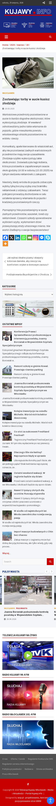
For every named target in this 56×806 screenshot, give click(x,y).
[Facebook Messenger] (41, 237)
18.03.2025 (9, 108)
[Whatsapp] (23, 237)
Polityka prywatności (12, 769)
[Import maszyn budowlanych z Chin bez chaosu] (7, 536)
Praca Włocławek (10, 774)
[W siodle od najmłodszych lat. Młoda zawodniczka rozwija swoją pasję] (7, 515)
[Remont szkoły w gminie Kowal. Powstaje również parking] (7, 370)
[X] (11, 237)
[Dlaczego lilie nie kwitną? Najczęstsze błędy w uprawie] (7, 456)
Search (50, 561)
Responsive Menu (43, 3)
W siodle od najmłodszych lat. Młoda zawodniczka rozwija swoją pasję (32, 514)
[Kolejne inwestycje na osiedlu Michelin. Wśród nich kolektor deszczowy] (7, 415)
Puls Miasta (21, 608)
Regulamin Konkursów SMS (40, 758)
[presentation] (47, 571)
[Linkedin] (17, 237)
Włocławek (8, 93)
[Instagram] (35, 237)
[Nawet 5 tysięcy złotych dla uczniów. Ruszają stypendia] (7, 494)
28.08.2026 (11, 619)
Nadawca (29, 769)
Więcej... (6, 553)
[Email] (29, 237)
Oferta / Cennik (18, 758)
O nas (5, 758)
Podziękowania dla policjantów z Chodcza (28, 274)
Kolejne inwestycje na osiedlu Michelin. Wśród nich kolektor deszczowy (30, 414)
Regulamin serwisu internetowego (18, 763)
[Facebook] (5, 237)
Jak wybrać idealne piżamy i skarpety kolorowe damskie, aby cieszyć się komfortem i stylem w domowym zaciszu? (28, 261)
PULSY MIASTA (10, 571)
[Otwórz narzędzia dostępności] (50, 800)
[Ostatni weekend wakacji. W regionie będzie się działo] (7, 477)
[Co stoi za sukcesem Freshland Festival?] (7, 436)
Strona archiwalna (44, 769)
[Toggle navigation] (6, 37)
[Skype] (48, 237)
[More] (5, 243)
